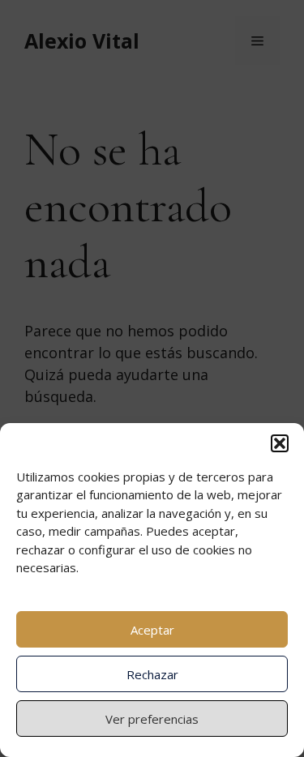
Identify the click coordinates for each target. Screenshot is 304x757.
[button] (280, 443)
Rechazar (152, 674)
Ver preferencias (152, 719)
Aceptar (152, 630)
